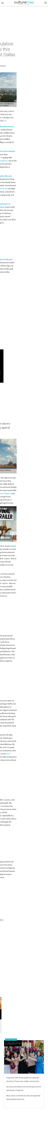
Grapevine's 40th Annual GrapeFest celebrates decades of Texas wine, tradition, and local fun (22, 1079)
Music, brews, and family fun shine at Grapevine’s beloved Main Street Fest (23, 1097)
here (5, 121)
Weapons (6, 493)
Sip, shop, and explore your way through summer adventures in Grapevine (23, 1088)
